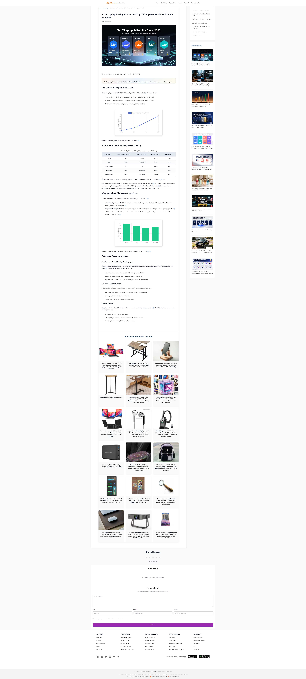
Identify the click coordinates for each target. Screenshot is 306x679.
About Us (197, 3)
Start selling (172, 637)
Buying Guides (172, 3)
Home (157, 3)
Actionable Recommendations (199, 23)
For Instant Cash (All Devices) (200, 32)
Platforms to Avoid (197, 35)
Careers (195, 646)
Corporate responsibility (199, 640)
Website (175, 609)
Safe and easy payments (126, 637)
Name (94, 609)
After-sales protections (126, 646)
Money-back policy (125, 640)
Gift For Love (197, 649)
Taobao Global (168, 671)
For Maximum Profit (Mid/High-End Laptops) (201, 27)
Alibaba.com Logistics (150, 643)
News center (196, 643)
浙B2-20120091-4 (174, 676)
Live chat (98, 640)
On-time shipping (125, 643)
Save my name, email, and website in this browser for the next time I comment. (113, 619)
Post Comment (153, 624)
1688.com (143, 671)
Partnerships (172, 646)
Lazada (162, 671)
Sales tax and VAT (149, 646)
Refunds (98, 646)
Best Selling (164, 3)
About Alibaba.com (198, 637)
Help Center (99, 637)
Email (135, 609)
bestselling (105, 8)
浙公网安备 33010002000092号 (159, 676)
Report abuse (99, 649)
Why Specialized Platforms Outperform (201, 19)
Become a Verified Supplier (175, 643)
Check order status (100, 643)
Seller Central (172, 640)
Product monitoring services (127, 649)
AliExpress (136, 671)
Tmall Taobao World (151, 671)
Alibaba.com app (182, 656)
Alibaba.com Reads (149, 649)
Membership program (150, 640)
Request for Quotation (150, 637)
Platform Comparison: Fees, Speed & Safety (201, 14)
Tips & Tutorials (188, 3)
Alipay (158, 671)
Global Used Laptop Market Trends (200, 10)
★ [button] (147, 557)
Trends (180, 3)
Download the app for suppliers (176, 649)
